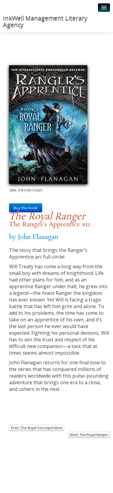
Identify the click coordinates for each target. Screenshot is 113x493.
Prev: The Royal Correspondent (36, 427)
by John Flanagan (33, 237)
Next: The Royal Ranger (89, 434)
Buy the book (26, 208)
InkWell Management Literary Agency (45, 21)
